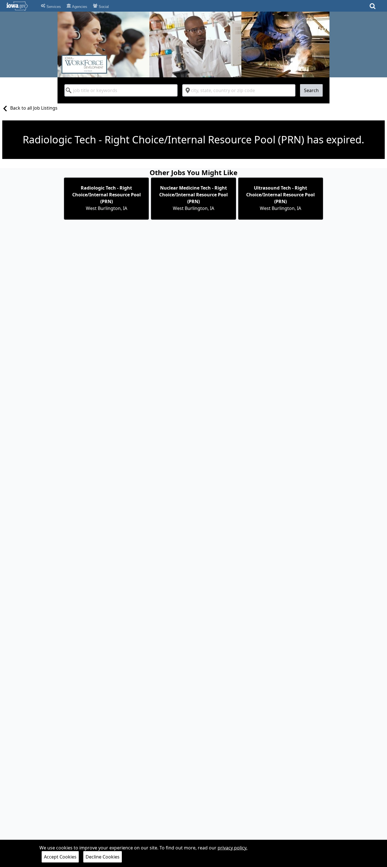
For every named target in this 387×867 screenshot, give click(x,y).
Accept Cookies (60, 857)
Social (103, 7)
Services (53, 7)
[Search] (372, 8)
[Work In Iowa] (193, 44)
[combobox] (121, 90)
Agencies (79, 7)
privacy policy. (232, 848)
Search (311, 90)
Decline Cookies (103, 857)
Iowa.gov (20, 6)
